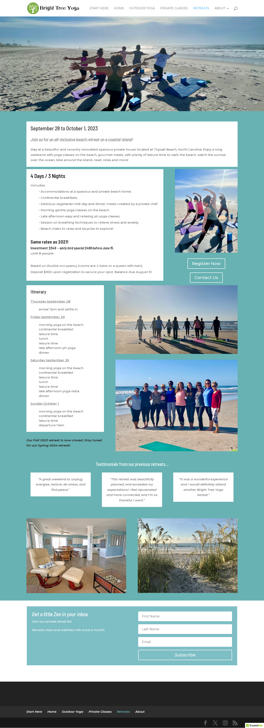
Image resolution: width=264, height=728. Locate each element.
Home (119, 8)
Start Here (99, 8)
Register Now (206, 263)
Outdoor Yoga (142, 8)
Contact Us (206, 277)
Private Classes (174, 8)
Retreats (201, 8)
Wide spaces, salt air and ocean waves (132, 62)
